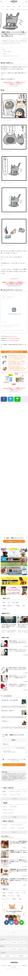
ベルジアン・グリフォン (8, 813)
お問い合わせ (4, 965)
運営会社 (24, 965)
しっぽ (23, 892)
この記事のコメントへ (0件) (14, 541)
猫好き (18, 605)
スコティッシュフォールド (16, 824)
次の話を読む (14, 278)
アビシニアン (21, 828)
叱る (18, 892)
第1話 (5, 53)
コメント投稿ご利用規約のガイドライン (13, 759)
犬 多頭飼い (7, 955)
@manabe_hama (14, 340)
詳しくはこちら (14, 85)
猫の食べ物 (14, 949)
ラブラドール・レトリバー (15, 791)
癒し (14, 6)
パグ (25, 791)
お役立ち (8, 6)
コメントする (14, 764)
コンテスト (25, 6)
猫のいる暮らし (16, 602)
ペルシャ (5, 828)
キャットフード (6, 899)
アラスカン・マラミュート (8, 809)
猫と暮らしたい (23, 949)
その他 (4, 608)
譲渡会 (4, 895)
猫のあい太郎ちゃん (8, 51)
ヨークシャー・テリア (15, 794)
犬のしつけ (5, 942)
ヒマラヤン (12, 828)
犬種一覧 (14, 798)
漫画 (20, 6)
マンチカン (5, 824)
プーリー (5, 806)
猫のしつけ (5, 949)
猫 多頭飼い (21, 955)
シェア (3, 400)
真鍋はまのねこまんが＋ (10, 336)
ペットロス (11, 895)
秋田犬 (4, 791)
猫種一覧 (14, 832)
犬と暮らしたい (23, 942)
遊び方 (4, 892)
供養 (18, 895)
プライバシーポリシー (17, 965)
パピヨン (5, 794)
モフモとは (13, 967)
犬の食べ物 (14, 942)
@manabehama (16, 338)
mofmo (14, 1)
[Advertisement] (14, 468)
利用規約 (9, 965)
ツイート (10, 400)
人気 (3, 6)
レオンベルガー (13, 806)
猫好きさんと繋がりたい (8, 605)
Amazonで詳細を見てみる (14, 285)
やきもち (11, 892)
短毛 (24, 605)
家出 (20, 899)
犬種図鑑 (14, 817)
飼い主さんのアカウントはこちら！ (11, 56)
